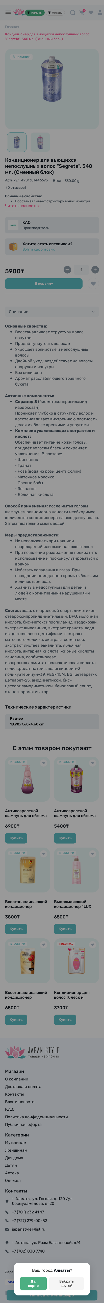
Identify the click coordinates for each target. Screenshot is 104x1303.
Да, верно (33, 1283)
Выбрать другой (66, 1283)
